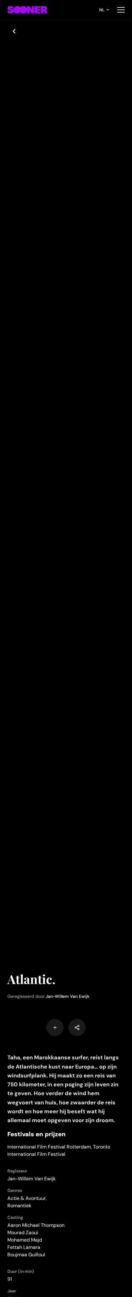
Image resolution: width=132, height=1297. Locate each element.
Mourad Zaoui (22, 1232)
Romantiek (19, 1205)
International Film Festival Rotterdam (49, 1147)
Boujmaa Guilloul (26, 1254)
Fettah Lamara (23, 1247)
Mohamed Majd (24, 1240)
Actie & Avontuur (26, 1198)
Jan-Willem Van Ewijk (67, 996)
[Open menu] (121, 9)
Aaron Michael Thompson (35, 1225)
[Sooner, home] (27, 10)
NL (102, 10)
